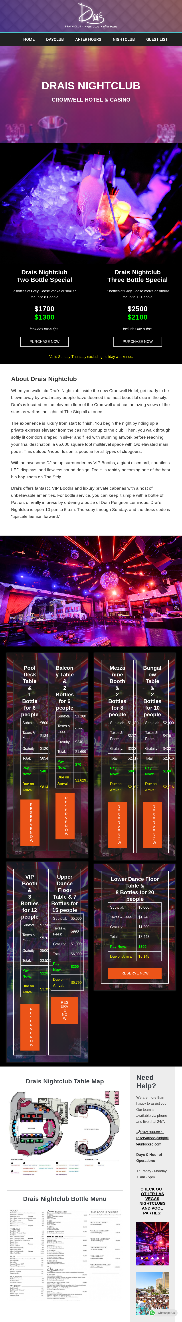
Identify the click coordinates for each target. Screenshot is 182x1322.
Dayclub (55, 39)
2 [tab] (147, 1258)
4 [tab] (158, 1258)
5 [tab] (163, 1258)
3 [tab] (152, 1258)
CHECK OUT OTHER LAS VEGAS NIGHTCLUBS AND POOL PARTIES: (152, 1201)
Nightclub (124, 39)
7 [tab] (152, 1308)
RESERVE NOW (31, 823)
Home (29, 39)
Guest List (157, 39)
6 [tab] (166, 1301)
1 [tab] (142, 1258)
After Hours (88, 39)
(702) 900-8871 (152, 1132)
